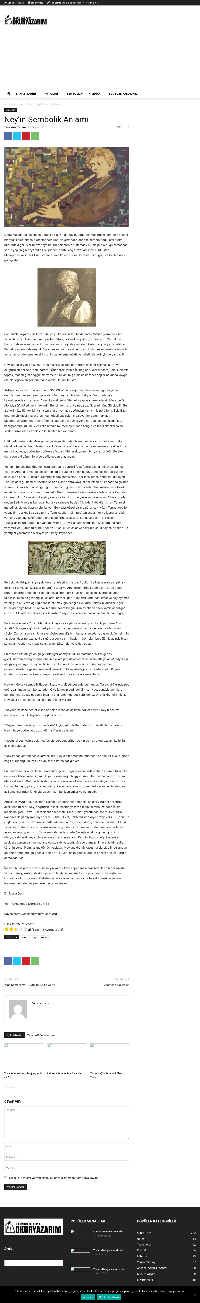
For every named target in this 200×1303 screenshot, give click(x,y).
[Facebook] (8, 136)
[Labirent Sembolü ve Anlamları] (66, 1056)
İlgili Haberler (14, 1035)
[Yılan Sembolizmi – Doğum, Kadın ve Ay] (23, 1056)
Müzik (24, 937)
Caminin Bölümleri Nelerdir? (108, 1231)
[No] (195, 1295)
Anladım (88, 1297)
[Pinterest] (26, 136)
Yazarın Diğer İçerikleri (41, 1035)
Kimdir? (94, 93)
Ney (34, 937)
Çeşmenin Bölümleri (116, 985)
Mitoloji (51, 93)
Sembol (44, 937)
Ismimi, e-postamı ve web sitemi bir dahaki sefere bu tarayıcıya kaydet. (53, 1177)
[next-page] (13, 1085)
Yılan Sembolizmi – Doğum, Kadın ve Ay (29, 985)
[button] (191, 94)
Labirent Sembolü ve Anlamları (64, 1073)
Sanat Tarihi (26, 93)
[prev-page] (6, 1085)
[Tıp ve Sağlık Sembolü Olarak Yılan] (109, 1056)
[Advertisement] (100, 59)
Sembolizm (75, 93)
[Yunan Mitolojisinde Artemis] (80, 1274)
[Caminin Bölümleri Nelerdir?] (80, 1237)
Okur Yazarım (19, 127)
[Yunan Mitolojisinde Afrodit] (80, 1255)
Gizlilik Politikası (109, 1297)
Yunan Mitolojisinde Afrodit (108, 1250)
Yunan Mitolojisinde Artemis (108, 1269)
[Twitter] (17, 136)
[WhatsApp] (35, 136)
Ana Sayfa (9, 104)
